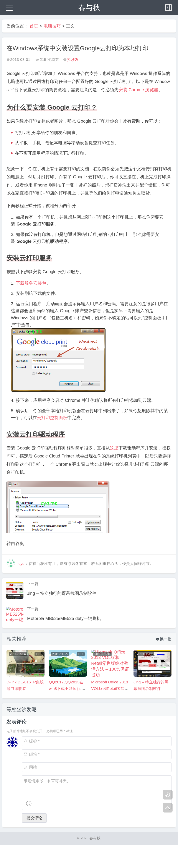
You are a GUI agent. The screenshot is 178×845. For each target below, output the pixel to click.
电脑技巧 (52, 26)
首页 (34, 26)
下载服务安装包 (31, 283)
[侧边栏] (168, 6)
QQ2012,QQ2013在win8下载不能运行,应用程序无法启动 (67, 688)
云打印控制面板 (52, 417)
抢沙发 (73, 59)
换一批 (163, 639)
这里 (114, 448)
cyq (21, 563)
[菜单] (8, 7)
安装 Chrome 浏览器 (138, 89)
